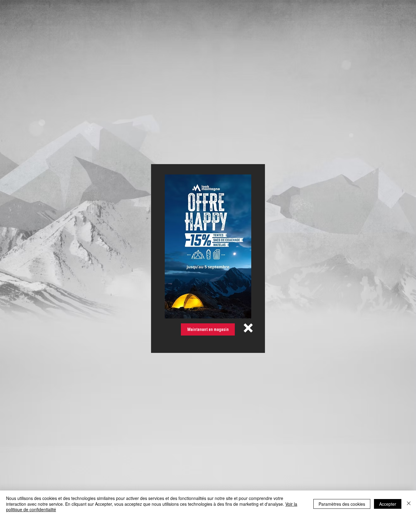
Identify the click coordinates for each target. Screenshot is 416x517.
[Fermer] (408, 503)
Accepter (387, 504)
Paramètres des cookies (342, 504)
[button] (248, 327)
